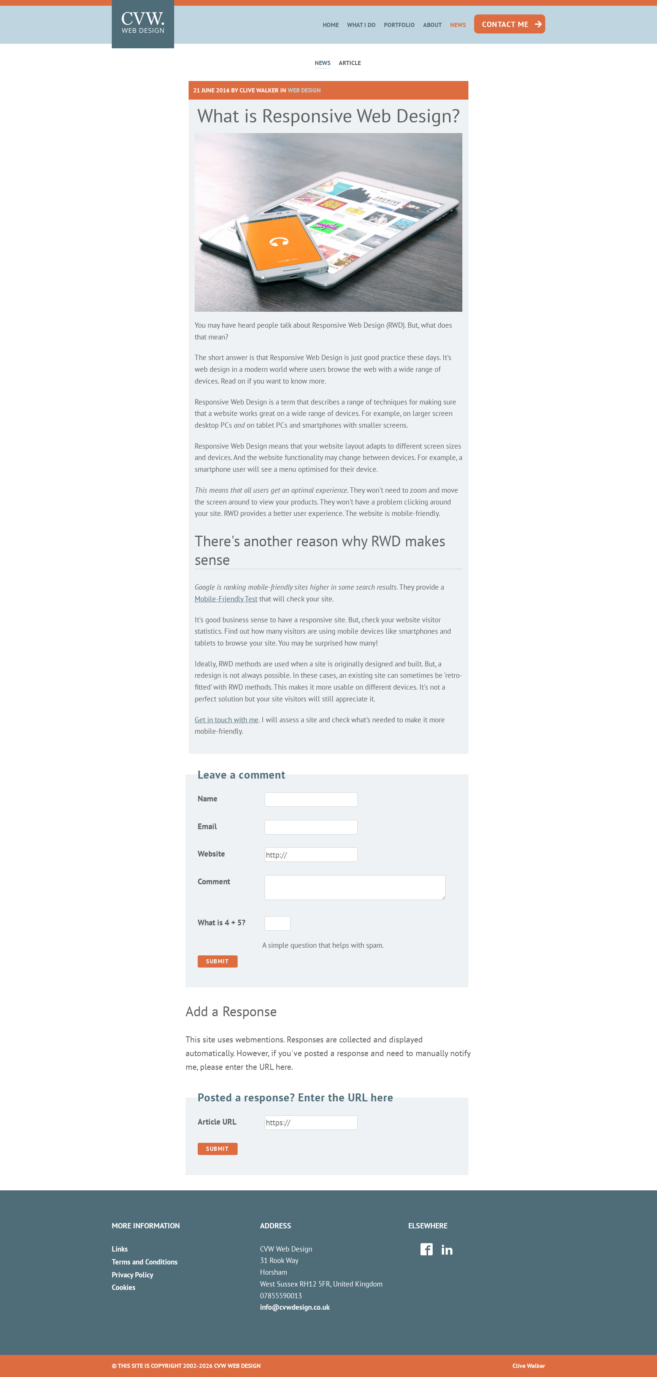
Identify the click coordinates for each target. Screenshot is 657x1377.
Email (207, 826)
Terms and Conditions (145, 1261)
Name (207, 798)
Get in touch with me (227, 719)
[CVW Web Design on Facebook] (427, 1252)
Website (211, 854)
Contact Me (505, 24)
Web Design (304, 90)
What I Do (361, 25)
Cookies (123, 1287)
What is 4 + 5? (222, 922)
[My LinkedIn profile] (447, 1252)
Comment (214, 881)
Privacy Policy (132, 1274)
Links (120, 1248)
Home (331, 25)
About (432, 25)
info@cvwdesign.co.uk (295, 1307)
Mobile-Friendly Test (226, 598)
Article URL (217, 1122)
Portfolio (399, 25)
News (458, 25)
